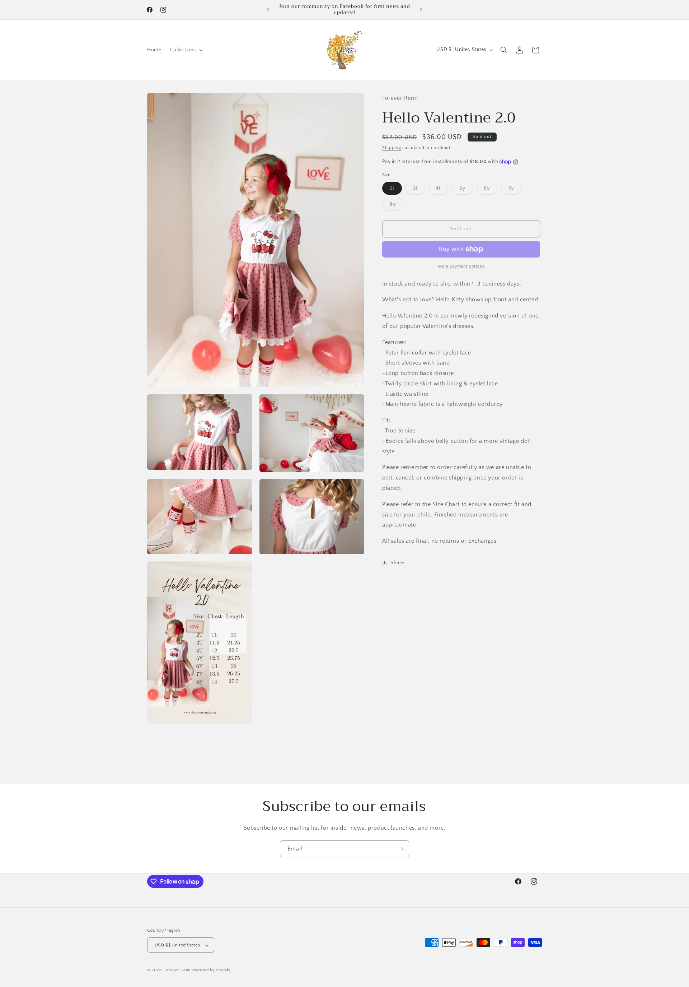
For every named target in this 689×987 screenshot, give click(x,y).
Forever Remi (177, 970)
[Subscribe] (401, 848)
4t (442, 190)
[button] (185, 49)
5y (466, 190)
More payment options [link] (461, 266)
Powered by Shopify (211, 970)
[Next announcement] (421, 10)
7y (514, 190)
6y (490, 190)
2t (396, 190)
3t (419, 190)
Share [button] (397, 563)
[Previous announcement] (268, 10)
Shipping (391, 148)
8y (396, 206)
